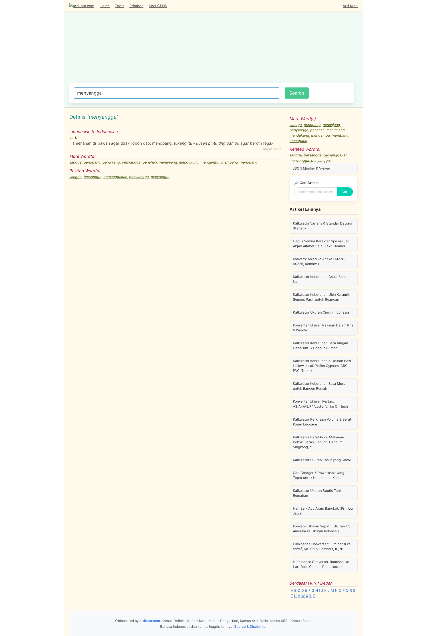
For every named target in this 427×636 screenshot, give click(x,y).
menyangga (139, 176)
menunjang (168, 162)
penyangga (131, 162)
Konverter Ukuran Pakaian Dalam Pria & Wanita (323, 327)
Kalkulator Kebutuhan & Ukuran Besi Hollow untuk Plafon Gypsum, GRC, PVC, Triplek (322, 366)
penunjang (111, 162)
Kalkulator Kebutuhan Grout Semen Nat (321, 279)
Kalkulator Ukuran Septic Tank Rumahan (317, 493)
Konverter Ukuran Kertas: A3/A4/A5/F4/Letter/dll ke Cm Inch (320, 403)
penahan (150, 162)
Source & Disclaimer (250, 626)
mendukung (189, 162)
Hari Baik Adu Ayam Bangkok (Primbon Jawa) (323, 510)
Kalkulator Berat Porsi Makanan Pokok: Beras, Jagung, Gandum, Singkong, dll (318, 442)
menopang (249, 162)
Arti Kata (350, 6)
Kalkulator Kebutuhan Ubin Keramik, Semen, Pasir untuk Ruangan (321, 297)
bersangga (92, 176)
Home (105, 6)
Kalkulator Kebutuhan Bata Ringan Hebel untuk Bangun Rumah (320, 345)
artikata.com (149, 621)
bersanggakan (115, 176)
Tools (119, 6)
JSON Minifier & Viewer (311, 168)
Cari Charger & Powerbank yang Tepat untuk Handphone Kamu (318, 475)
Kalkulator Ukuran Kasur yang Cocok (322, 460)
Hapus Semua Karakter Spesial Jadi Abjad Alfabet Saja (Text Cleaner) (321, 243)
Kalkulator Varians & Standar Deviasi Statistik (322, 225)
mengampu (210, 162)
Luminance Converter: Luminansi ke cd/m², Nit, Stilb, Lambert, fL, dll (322, 546)
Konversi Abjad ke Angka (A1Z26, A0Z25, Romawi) (319, 261)
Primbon (136, 6)
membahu (229, 162)
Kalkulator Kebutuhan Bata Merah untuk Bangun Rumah (320, 386)
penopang (92, 162)
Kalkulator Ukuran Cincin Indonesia (321, 312)
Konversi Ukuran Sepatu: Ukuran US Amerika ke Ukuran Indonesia (321, 528)
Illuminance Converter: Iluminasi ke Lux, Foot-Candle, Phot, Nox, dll (321, 564)
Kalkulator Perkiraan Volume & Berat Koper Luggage (322, 421)
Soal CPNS (158, 6)
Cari (344, 192)
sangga (75, 162)
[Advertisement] (211, 49)
